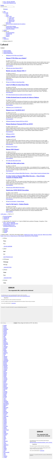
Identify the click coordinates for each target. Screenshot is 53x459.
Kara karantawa (9, 65)
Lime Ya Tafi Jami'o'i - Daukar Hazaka (17, 204)
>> (7, 214)
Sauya (7, 15)
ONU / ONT (9, 16)
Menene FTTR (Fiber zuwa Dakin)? (16, 58)
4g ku (5, 235)
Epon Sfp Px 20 (28, 235)
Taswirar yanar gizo (38, 234)
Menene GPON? (10, 136)
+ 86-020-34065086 (7, 246)
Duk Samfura (35, 235)
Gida (4, 11)
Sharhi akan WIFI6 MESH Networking (17, 190)
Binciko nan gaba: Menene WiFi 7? (16, 71)
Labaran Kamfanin (7, 51)
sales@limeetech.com (8, 256)
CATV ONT (11, 17)
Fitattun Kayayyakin (28, 234)
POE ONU (8, 22)
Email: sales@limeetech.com (9, 3)
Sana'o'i (7, 36)
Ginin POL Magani (10, 28)
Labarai (5, 30)
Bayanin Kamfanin (10, 32)
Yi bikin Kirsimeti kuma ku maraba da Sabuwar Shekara (22, 97)
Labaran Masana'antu (8, 53)
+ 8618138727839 (7, 267)
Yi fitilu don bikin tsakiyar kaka (15, 163)
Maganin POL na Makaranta (12, 27)
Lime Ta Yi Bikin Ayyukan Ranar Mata (17, 84)
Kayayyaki (5, 12)
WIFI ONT (11, 18)
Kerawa (8, 35)
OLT (7, 14)
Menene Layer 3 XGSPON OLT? (15, 110)
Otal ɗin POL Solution (11, 26)
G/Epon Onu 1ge (14, 235)
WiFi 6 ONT (11, 21)
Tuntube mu (6, 38)
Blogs (4, 37)
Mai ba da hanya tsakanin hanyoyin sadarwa (15, 23)
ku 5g (8, 235)
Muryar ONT (12, 20)
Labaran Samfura (7, 50)
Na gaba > (4, 214)
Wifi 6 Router (21, 235)
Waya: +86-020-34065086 (9, 1)
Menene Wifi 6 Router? (12, 149)
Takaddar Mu (9, 33)
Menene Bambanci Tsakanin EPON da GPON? (19, 124)
